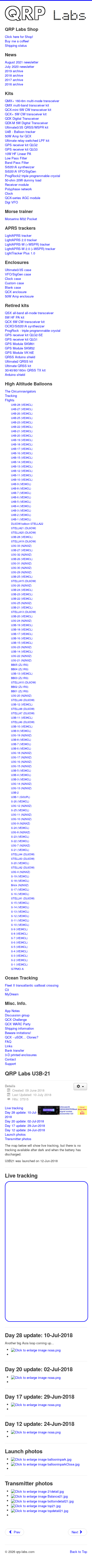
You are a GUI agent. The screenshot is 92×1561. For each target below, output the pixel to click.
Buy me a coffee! (17, 41)
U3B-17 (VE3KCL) (22, 634)
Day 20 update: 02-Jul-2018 (24, 1121)
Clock (9, 193)
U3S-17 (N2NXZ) (21, 757)
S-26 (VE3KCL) (20, 801)
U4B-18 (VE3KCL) (22, 444)
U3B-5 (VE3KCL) (21, 770)
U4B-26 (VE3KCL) (22, 413)
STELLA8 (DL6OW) (23, 709)
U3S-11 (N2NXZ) (21, 814)
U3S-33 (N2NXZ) (21, 546)
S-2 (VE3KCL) (19, 960)
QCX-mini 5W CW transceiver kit (28, 109)
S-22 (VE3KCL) (20, 841)
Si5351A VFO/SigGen (20, 171)
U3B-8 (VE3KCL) (21, 739)
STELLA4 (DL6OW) (23, 854)
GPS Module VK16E (19, 352)
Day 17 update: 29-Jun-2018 (25, 1125)
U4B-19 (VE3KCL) (22, 440)
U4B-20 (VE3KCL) (22, 435)
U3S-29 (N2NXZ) (21, 572)
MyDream (12, 994)
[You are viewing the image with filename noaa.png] (36, 1349)
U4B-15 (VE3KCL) (22, 457)
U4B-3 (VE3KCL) (21, 510)
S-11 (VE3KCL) (20, 920)
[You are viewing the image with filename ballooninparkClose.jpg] (45, 1463)
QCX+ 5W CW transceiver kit (26, 114)
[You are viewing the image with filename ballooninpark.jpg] (41, 1459)
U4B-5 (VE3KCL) (21, 501)
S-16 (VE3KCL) (20, 894)
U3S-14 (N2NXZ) (21, 784)
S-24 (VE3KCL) (20, 828)
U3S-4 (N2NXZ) (20, 872)
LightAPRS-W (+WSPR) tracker (27, 244)
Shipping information (19, 1028)
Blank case (13, 287)
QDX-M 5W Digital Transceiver (26, 123)
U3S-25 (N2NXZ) (21, 603)
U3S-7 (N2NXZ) (20, 845)
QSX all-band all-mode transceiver (29, 313)
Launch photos (15, 1134)
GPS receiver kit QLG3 (21, 149)
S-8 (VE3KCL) (19, 933)
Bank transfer (14, 1050)
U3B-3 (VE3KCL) (21, 779)
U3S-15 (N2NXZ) (21, 766)
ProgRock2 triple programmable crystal (32, 176)
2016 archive (14, 84)
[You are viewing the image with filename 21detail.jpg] (37, 1491)
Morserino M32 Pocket (21, 219)
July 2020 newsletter (19, 66)
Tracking (11, 395)
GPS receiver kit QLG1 (21, 339)
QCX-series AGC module (22, 198)
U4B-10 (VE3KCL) (22, 479)
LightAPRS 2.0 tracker (21, 240)
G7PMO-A (17, 969)
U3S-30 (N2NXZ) (21, 568)
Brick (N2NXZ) (20, 885)
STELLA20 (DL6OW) (23, 532)
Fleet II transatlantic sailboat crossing (31, 985)
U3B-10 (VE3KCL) (22, 726)
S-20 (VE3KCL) (20, 863)
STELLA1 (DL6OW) (23, 898)
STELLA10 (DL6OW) (23, 682)
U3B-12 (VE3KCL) (22, 704)
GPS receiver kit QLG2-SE (24, 335)
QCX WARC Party (18, 1024)
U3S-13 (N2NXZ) (21, 788)
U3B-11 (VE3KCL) (22, 717)
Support (10, 1063)
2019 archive (14, 71)
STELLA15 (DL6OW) (23, 581)
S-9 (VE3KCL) (19, 929)
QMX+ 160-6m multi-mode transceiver (32, 101)
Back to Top (78, 1551)
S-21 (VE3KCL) (20, 850)
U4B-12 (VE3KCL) (22, 471)
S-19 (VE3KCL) (20, 876)
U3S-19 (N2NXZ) (21, 735)
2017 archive (14, 80)
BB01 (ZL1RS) (19, 691)
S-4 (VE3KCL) (19, 951)
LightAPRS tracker (18, 235)
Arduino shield (15, 374)
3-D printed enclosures (21, 1055)
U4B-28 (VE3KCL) (22, 404)
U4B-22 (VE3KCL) (22, 427)
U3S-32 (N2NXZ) (21, 554)
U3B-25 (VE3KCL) (22, 576)
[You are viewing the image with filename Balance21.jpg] (39, 1495)
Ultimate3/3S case (18, 270)
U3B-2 (15, 792)
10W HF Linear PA (18, 154)
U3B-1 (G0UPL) (20, 797)
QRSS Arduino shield (20, 357)
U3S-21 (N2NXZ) (21, 660)
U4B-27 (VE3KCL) (22, 409)
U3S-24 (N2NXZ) (21, 620)
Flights (9, 400)
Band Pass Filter (17, 162)
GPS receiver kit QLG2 (21, 145)
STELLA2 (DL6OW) (23, 867)
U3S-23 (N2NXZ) (21, 647)
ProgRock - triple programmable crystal (32, 330)
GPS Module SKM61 (20, 344)
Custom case (14, 283)
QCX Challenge (16, 1019)
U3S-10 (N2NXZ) (21, 819)
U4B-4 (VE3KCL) (21, 506)
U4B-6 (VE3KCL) (21, 497)
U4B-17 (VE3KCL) (22, 449)
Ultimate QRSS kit (18, 366)
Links (9, 1046)
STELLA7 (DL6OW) (23, 713)
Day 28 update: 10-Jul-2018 (21, 1114)
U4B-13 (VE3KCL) (22, 466)
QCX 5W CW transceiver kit (25, 322)
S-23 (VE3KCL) (20, 836)
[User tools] (80, 1086)
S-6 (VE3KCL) (19, 942)
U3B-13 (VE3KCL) (22, 673)
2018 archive (14, 75)
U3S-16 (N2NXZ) (21, 761)
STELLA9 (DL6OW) (23, 700)
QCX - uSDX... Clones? (21, 1037)
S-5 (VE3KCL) (19, 947)
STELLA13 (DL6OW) (23, 612)
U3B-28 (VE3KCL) (22, 537)
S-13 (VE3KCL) (20, 911)
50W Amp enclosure (19, 296)
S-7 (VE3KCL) (19, 938)
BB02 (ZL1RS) (19, 687)
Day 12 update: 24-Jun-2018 (25, 1130)
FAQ (8, 1041)
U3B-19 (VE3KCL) (22, 625)
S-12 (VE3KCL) (20, 916)
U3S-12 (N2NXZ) (21, 806)
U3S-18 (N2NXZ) (21, 753)
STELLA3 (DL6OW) (23, 858)
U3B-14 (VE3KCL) (22, 651)
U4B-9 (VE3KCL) (21, 484)
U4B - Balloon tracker (20, 132)
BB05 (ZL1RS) (19, 665)
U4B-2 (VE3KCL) (21, 515)
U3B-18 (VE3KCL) (22, 629)
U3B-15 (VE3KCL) (22, 642)
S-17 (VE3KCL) (20, 889)
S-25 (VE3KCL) (20, 810)
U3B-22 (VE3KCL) (22, 598)
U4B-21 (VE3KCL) (22, 431)
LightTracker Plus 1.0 (20, 253)
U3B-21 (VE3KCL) (22, 607)
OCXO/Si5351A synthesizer (24, 326)
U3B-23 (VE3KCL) (22, 594)
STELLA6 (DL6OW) (23, 722)
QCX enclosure (15, 292)
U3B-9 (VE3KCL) (21, 731)
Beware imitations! (18, 1033)
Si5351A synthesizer (19, 167)
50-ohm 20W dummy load (23, 180)
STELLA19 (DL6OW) (23, 541)
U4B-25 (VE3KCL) (22, 418)
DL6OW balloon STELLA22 (27, 523)
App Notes (12, 1011)
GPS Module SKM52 (20, 348)
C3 (7, 990)
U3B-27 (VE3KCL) (22, 550)
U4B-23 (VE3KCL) (22, 422)
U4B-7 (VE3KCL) (21, 493)
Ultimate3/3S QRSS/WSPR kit (26, 127)
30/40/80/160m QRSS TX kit (25, 370)
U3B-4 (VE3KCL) (21, 775)
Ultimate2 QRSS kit (19, 361)
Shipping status (16, 45)
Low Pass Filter (16, 158)
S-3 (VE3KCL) (19, 955)
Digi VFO (11, 202)
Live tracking (14, 1108)
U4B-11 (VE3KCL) (22, 475)
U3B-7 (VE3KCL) (21, 744)
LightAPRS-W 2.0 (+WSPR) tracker (30, 249)
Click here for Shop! (19, 37)
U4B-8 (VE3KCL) (21, 488)
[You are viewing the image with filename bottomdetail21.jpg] (42, 1500)
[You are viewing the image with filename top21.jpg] (36, 1505)
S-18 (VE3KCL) (20, 880)
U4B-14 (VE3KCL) (22, 462)
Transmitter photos (18, 1138)
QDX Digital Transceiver (22, 118)
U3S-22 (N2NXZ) (21, 656)
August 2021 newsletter (21, 62)
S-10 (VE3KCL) (20, 925)
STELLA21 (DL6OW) (23, 528)
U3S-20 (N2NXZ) (21, 695)
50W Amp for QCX (18, 136)
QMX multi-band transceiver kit (27, 105)
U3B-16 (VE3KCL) (22, 638)
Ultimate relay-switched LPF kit (27, 140)
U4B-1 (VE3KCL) (21, 519)
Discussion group (17, 1015)
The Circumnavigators (20, 391)
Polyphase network (18, 189)
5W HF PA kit (14, 317)
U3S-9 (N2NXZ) (20, 823)
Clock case (13, 278)
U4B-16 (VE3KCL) (22, 453)
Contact (10, 1059)
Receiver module (17, 184)
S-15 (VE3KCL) (20, 903)
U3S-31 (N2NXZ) (21, 563)
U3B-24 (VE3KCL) (22, 590)
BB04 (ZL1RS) (19, 669)
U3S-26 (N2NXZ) (21, 585)
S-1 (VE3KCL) (19, 964)
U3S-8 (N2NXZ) (20, 832)
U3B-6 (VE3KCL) (21, 748)
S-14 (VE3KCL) (20, 907)
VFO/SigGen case (18, 274)
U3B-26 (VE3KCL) (22, 559)
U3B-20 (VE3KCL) (22, 616)
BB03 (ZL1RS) (19, 678)
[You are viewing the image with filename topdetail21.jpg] (39, 1510)
